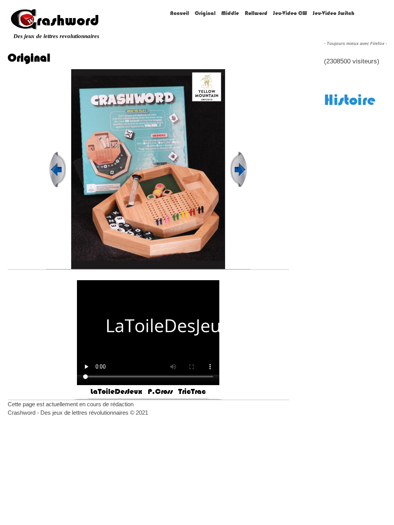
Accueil (179, 13)
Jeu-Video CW (290, 13)
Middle (230, 13)
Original (205, 13)
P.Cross (160, 391)
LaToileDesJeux (116, 391)
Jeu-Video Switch (333, 13)
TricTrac (192, 391)
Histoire (350, 99)
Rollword (256, 13)
